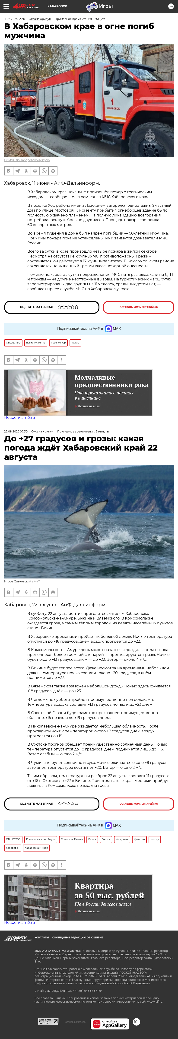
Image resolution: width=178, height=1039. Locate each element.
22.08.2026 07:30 (16, 431)
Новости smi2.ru (19, 417)
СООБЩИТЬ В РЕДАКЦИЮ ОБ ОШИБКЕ (77, 937)
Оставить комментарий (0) (139, 307)
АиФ (37, 581)
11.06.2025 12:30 (14, 19)
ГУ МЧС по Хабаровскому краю (27, 160)
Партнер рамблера (75, 1021)
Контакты (42, 937)
